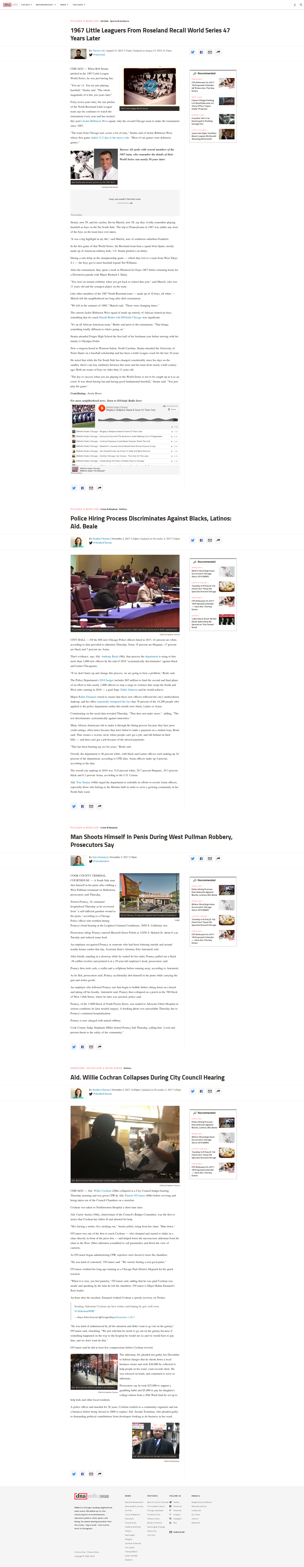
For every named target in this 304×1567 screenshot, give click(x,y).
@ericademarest (101, 861)
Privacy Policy (93, 1552)
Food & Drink (130, 1522)
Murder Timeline (154, 1522)
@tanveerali (99, 54)
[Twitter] (170, 1502)
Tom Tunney (83, 782)
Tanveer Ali (98, 50)
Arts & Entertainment (134, 1502)
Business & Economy (134, 1506)
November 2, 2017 (126, 1317)
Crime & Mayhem (109, 509)
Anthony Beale (110, 656)
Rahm (82, 697)
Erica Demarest (100, 857)
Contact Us (196, 1510)
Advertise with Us (199, 1506)
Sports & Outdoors (119, 21)
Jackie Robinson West (95, 121)
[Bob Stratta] (94, 164)
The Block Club (153, 1514)
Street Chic (152, 1530)
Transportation (131, 1551)
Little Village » (200, 130)
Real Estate (130, 1535)
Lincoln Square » (200, 583)
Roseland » (197, 886)
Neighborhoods (45, 4)
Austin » (196, 615)
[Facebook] (170, 1506)
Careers (195, 1518)
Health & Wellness (133, 1526)
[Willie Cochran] (156, 1438)
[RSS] (170, 1522)
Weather (129, 1559)
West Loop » (197, 97)
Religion (128, 1539)
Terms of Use (80, 1552)
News (63, 4)
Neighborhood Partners (202, 1502)
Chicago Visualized (155, 1510)
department (151, 656)
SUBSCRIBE (179, 1532)
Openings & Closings (156, 1526)
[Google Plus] (170, 1514)
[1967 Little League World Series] (149, 86)
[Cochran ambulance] (94, 1369)
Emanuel (91, 697)
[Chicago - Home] (10, 5)
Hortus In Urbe (153, 1518)
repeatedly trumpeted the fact (114, 701)
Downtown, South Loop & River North (96, 1068)
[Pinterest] (170, 1510)
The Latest (129, 1547)
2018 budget (106, 680)
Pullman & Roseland (84, 21)
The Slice (151, 1535)
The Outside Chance (156, 1506)
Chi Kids (128, 1510)
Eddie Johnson (128, 689)
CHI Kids (104, 21)
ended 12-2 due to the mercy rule (110, 137)
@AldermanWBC (84, 1311)
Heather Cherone (101, 538)
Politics (123, 509)
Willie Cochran (102, 1190)
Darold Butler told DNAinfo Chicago (120, 317)
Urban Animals (131, 1555)
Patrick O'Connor (135, 1195)
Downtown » (197, 79)
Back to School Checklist (157, 1502)
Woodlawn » (197, 567)
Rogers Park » (199, 115)
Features (78, 4)
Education (129, 1518)
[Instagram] (170, 1518)
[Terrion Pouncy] (149, 893)
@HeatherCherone (102, 542)
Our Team (196, 1514)
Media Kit (196, 1522)
